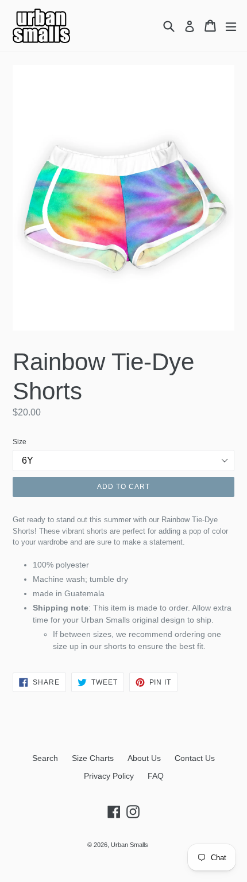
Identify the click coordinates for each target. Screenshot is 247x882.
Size (19, 442)
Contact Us (195, 758)
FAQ (156, 775)
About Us (144, 758)
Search (45, 758)
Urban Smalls (129, 844)
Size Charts (93, 758)
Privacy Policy (109, 775)
